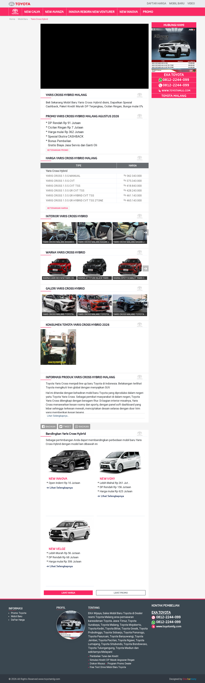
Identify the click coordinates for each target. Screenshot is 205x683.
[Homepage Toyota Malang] (19, 2)
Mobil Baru (176, 3)
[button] (58, 150)
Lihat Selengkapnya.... (58, 415)
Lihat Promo (121, 592)
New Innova (58, 478)
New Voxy (107, 478)
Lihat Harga (68, 592)
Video (191, 3)
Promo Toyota (18, 612)
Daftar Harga (156, 3)
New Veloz (57, 549)
